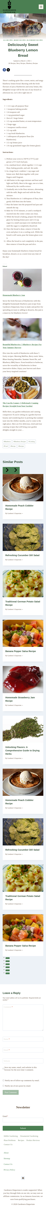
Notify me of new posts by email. (18, 1086)
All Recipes (8, 40)
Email (7, 1050)
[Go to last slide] (7, 470)
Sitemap (7, 1158)
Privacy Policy (9, 1170)
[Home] (5, 34)
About (6, 1153)
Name (7, 1039)
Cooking (32, 441)
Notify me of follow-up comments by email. (22, 1080)
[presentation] (23, 487)
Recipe (13, 446)
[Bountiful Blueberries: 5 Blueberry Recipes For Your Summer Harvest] (23, 329)
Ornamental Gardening (29, 1136)
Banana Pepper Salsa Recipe (20, 651)
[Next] (15, 470)
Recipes (21, 446)
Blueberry (7, 441)
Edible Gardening (11, 1136)
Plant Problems (10, 1140)
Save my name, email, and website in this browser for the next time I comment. (20, 1068)
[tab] (8, 958)
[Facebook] (4, 69)
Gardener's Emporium (14, 513)
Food (6, 446)
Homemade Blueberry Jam (14, 295)
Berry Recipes (20, 40)
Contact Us (8, 1144)
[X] (8, 69)
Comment (8, 1007)
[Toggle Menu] (41, 6)
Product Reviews (33, 1140)
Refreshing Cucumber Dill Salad (22, 555)
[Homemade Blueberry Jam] (23, 277)
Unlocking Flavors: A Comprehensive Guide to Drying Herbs (22, 750)
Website (7, 1061)
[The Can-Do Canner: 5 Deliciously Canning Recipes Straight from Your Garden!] (23, 388)
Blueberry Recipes (35, 40)
